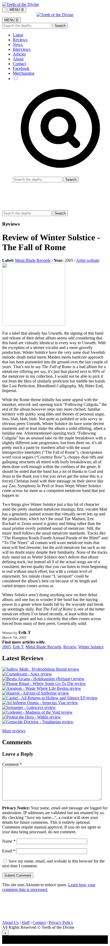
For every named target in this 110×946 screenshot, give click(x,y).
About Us (10, 922)
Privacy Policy (61, 922)
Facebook (21, 68)
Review (69, 647)
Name (8, 841)
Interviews (21, 49)
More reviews (13, 731)
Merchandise (23, 73)
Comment (12, 764)
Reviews (20, 39)
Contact (19, 63)
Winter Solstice (91, 647)
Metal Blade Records (32, 260)
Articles (19, 54)
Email (8, 851)
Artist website (87, 260)
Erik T (18, 647)
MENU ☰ (17, 10)
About (18, 59)
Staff (26, 922)
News (18, 44)
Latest (18, 35)
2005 (6, 647)
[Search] (4, 9)
